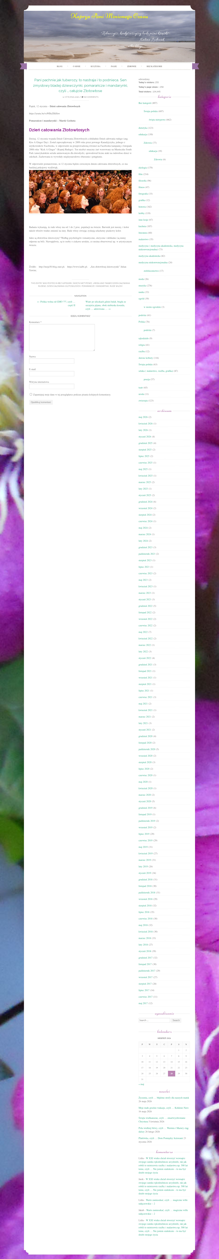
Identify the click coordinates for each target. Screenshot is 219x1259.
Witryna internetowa (39, 381)
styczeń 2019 (145, 873)
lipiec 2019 (144, 833)
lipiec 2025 (144, 456)
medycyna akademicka (149, 255)
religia (142, 344)
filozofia (142, 180)
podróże (142, 315)
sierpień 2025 (145, 449)
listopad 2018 (145, 886)
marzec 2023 (145, 592)
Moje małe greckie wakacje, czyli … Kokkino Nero (164, 1107)
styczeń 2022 (145, 658)
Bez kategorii (154, 66)
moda (141, 279)
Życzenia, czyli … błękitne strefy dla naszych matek (164, 1097)
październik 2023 (147, 553)
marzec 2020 (145, 794)
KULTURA (95, 66)
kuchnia (142, 226)
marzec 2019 (145, 860)
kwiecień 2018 (146, 931)
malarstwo (144, 239)
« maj (141, 1084)
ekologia (143, 167)
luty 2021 (143, 723)
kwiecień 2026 (146, 423)
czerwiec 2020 (145, 775)
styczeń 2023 (145, 599)
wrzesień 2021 (145, 677)
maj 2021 (143, 703)
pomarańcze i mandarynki (95, 286)
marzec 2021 (145, 716)
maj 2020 (143, 781)
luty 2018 (143, 944)
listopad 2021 (145, 671)
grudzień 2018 (145, 879)
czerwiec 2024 (145, 521)
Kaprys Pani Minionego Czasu (109, 16)
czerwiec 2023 (145, 573)
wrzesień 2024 (145, 508)
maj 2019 (143, 846)
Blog (59, 66)
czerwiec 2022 (145, 625)
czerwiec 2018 (145, 918)
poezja (147, 379)
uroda (96, 283)
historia (142, 206)
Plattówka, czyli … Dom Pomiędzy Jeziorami (161, 1138)
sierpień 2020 (145, 762)
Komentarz (35, 322)
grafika (142, 200)
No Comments (90, 97)
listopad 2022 (145, 612)
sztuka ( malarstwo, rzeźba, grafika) (156, 370)
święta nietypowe (82, 283)
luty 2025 (143, 488)
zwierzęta (143, 400)
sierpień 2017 (145, 983)
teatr (141, 387)
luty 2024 (143, 540)
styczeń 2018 (145, 951)
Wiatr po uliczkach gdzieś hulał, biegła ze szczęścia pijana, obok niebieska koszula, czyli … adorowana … (106, 305)
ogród (141, 298)
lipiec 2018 (144, 912)
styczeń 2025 (145, 495)
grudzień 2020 (145, 736)
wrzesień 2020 (145, 755)
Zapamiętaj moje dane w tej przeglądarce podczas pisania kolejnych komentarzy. (72, 394)
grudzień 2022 (145, 605)
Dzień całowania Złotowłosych (64, 286)
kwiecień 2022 (146, 638)
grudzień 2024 (145, 501)
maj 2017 (143, 1003)
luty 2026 (143, 430)
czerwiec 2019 (145, 840)
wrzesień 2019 (145, 827)
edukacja (143, 134)
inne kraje (143, 219)
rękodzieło (144, 338)
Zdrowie (148, 142)
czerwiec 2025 (145, 462)
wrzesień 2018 (145, 899)
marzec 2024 (145, 534)
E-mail (32, 369)
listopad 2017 (145, 964)
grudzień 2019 (145, 807)
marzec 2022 (145, 645)
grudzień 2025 (145, 443)
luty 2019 (143, 866)
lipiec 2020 (144, 768)
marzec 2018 (145, 938)
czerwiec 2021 (145, 697)
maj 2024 (143, 527)
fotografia (143, 193)
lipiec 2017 (144, 990)
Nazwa (32, 356)
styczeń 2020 (145, 801)
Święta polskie (151, 111)
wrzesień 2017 (145, 977)
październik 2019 (147, 820)
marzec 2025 (145, 482)
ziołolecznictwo (151, 270)
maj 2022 (143, 632)
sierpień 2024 (145, 514)
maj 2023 (143, 579)
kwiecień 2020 (146, 788)
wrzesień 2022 (145, 619)
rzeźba (142, 351)
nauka (141, 292)
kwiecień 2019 (146, 853)
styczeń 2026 (145, 436)
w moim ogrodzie (152, 307)
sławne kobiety (146, 357)
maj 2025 (143, 469)
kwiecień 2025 (146, 475)
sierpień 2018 (145, 905)
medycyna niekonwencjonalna (153, 262)
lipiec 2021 (144, 690)
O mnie (76, 66)
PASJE (114, 66)
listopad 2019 (145, 814)
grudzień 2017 (145, 957)
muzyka (142, 285)
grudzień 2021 (145, 664)
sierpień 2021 (145, 684)
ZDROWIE (131, 66)
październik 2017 (147, 970)
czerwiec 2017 (145, 996)
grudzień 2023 (145, 547)
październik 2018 (147, 892)
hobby (142, 213)
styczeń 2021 (145, 729)
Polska (142, 321)
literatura (143, 232)
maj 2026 (143, 417)
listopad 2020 (145, 742)
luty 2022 (143, 651)
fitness (142, 187)
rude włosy (116, 286)
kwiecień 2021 (146, 710)
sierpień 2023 (145, 560)
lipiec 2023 (144, 566)
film (141, 174)
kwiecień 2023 (146, 586)
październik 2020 (147, 749)
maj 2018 (143, 925)
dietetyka (143, 127)
